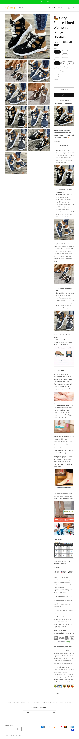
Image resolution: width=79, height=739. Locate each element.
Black (57, 52)
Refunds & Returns (58, 702)
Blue (65, 52)
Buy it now (64, 95)
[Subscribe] (54, 712)
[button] (64, 7)
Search (10, 702)
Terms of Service (25, 702)
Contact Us (68, 702)
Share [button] (57, 693)
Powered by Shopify (16, 735)
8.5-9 (69, 67)
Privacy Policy (36, 702)
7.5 (56, 67)
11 (56, 75)
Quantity (56, 79)
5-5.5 (57, 63)
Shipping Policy (46, 702)
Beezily (10, 735)
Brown (65, 56)
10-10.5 (64, 71)
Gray (57, 56)
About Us (16, 702)
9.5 (56, 71)
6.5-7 (70, 63)
